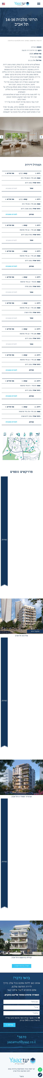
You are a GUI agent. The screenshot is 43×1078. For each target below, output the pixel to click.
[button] (38, 3)
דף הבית (39, 40)
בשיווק (27, 40)
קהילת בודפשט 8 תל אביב (21, 958)
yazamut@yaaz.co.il (21, 1042)
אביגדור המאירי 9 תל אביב (21, 797)
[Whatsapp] (40, 1069)
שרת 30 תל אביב (21, 636)
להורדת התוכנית (11, 214)
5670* (21, 1037)
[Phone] (40, 1075)
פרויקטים (32, 40)
